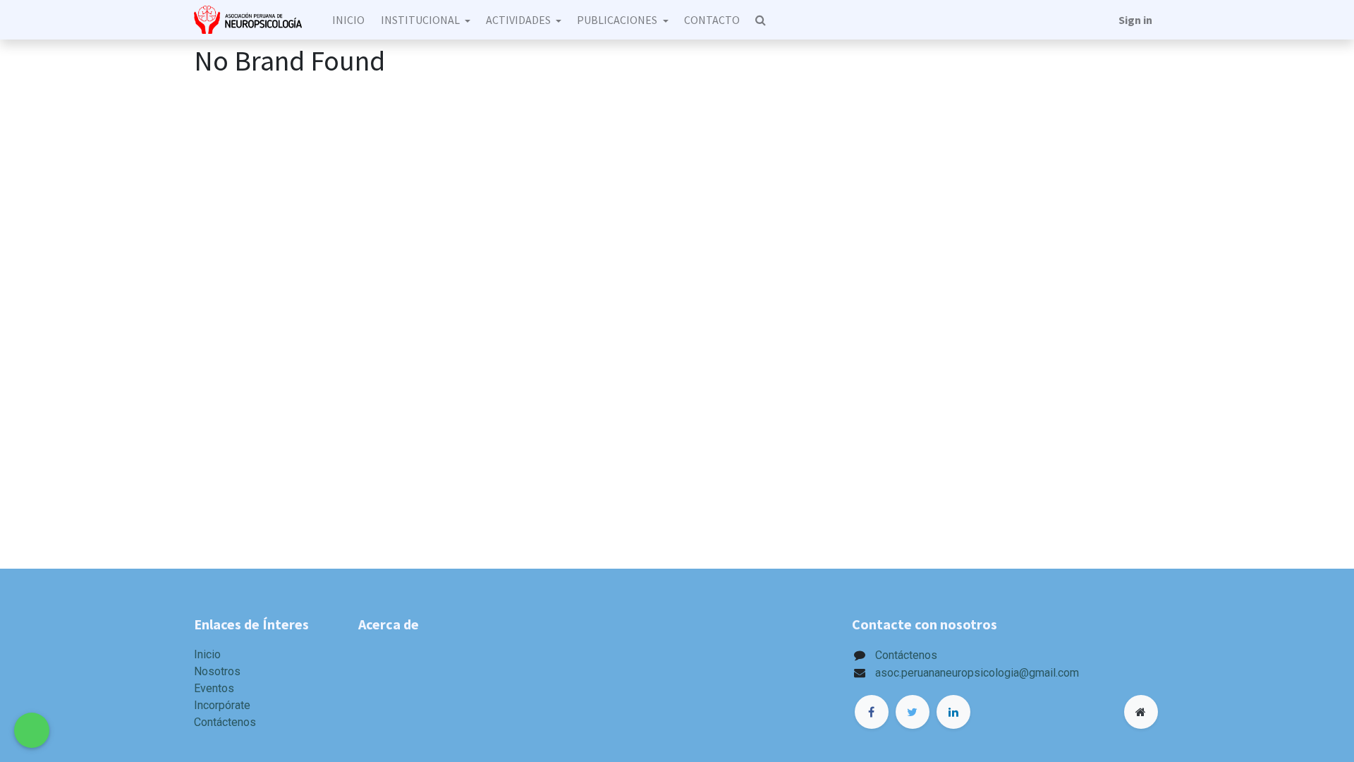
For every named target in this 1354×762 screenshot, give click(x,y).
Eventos (214, 688)
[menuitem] (348, 20)
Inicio (207, 654)
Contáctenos (225, 722)
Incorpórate (222, 705)
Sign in (1135, 20)
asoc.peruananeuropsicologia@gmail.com (977, 672)
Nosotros (217, 671)
